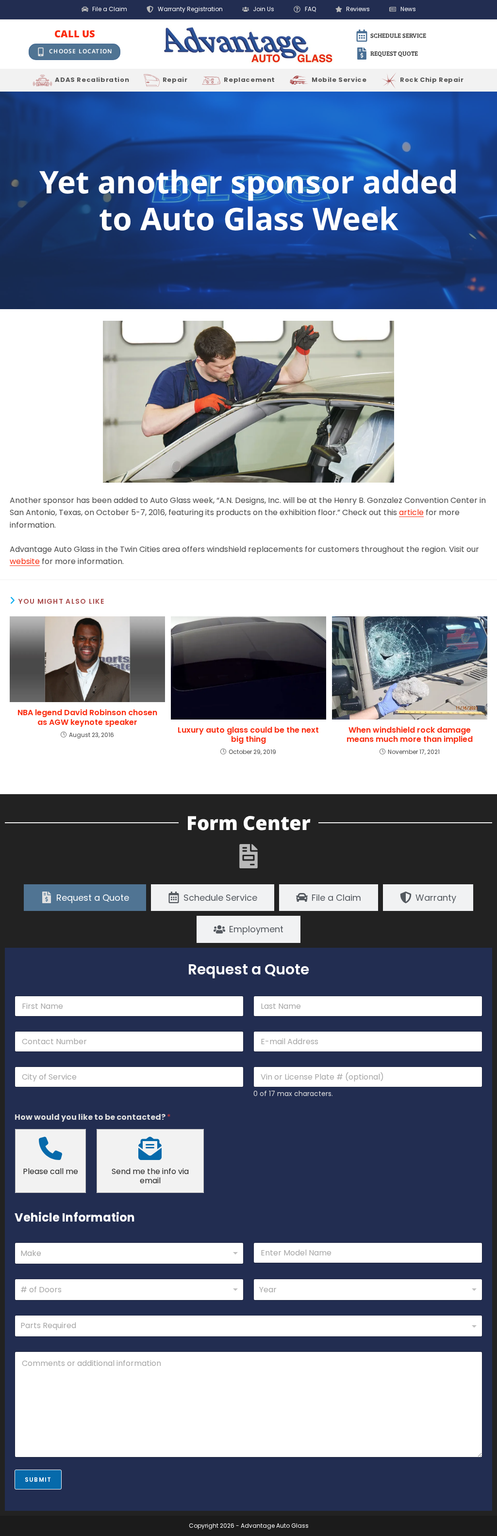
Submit (38, 1479)
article (411, 512)
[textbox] (246, 1325)
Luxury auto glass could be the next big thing (248, 734)
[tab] (85, 897)
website (25, 561)
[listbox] (129, 1290)
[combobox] (129, 1253)
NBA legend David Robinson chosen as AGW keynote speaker (87, 717)
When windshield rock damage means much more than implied (410, 734)
